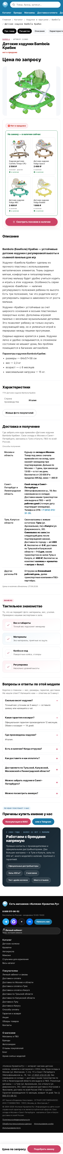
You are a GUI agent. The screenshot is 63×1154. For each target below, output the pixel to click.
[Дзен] (21, 921)
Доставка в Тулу (10, 1001)
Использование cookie (44, 1124)
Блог (4, 1052)
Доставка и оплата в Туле (15, 986)
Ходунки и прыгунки (37, 20)
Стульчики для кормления (15, 959)
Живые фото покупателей (19, 412)
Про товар (9, 31)
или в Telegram (43, 821)
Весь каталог (8, 963)
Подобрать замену (44, 1149)
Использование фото (11, 1128)
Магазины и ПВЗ (10, 1036)
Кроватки (6, 947)
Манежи (6, 955)
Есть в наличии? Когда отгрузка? (23, 748)
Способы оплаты (10, 1009)
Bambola (56, 20)
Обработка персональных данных (17, 1124)
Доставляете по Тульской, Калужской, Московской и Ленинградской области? (27, 769)
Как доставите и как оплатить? (22, 758)
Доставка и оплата (47, 12)
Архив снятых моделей (13, 1056)
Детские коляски (10, 943)
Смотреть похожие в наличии (33, 221)
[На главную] (5, 4)
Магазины (29, 12)
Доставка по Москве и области (17, 982)
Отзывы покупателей (12, 1048)
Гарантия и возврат (11, 1013)
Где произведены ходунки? (20, 735)
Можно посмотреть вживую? (21, 793)
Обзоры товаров (10, 1021)
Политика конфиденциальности (16, 1120)
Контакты (7, 1025)
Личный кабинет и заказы (15, 974)
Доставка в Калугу (11, 1005)
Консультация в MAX (17, 821)
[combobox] (37, 4)
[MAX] (13, 921)
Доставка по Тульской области (17, 994)
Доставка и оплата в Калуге (16, 990)
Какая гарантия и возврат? (19, 717)
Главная (6, 20)
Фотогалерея (8, 1044)
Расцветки (24, 31)
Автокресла (8, 951)
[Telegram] (5, 921)
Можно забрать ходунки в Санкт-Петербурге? (24, 782)
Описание (40, 31)
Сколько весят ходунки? (19, 700)
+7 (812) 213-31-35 (41, 1075)
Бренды (18, 12)
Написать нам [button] (43, 922)
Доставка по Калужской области (18, 998)
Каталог (6, 12)
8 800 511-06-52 (10, 911)
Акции (5, 1017)
